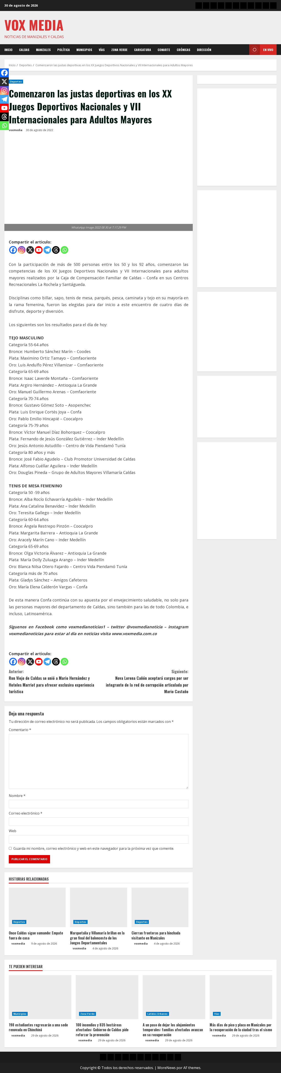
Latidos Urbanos (157, 1013)
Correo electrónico (25, 813)
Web (12, 830)
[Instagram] (21, 250)
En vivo (268, 49)
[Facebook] (13, 250)
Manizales (43, 49)
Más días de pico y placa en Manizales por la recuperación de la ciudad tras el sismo (241, 1027)
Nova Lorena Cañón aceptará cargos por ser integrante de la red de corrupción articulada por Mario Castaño (147, 682)
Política (63, 49)
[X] (30, 250)
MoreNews (166, 1067)
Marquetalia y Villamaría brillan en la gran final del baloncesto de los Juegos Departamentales (97, 937)
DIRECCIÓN (204, 49)
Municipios (84, 49)
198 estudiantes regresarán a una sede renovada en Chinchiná (38, 1027)
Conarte (164, 49)
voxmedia (15, 130)
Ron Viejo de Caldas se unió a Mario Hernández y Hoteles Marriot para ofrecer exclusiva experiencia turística (51, 682)
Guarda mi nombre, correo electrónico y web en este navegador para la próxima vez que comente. (93, 848)
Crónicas (183, 49)
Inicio (8, 49)
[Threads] (56, 250)
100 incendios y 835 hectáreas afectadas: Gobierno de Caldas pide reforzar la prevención (102, 1029)
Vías (102, 49)
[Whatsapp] (64, 250)
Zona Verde (119, 49)
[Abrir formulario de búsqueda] (244, 49)
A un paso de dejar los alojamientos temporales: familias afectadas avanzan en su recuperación (173, 1029)
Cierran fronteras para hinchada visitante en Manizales (155, 935)
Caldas (24, 49)
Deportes (16, 81)
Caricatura (142, 49)
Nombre (17, 795)
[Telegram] (47, 250)
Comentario (20, 729)
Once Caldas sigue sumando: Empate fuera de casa (36, 935)
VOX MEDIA (33, 24)
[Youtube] (39, 250)
